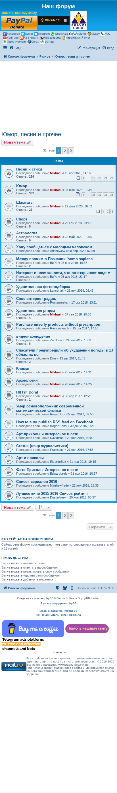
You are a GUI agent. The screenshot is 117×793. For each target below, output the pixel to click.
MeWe (82, 33)
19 (93, 178)
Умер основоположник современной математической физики (50, 408)
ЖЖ (107, 33)
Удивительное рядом (35, 310)
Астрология (26, 233)
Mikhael (55, 173)
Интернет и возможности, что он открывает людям (63, 273)
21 (105, 178)
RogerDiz (56, 414)
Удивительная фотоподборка (43, 287)
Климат (23, 368)
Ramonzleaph (59, 328)
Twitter (29, 33)
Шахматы (25, 202)
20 (99, 178)
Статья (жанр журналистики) (42, 446)
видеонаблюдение (33, 336)
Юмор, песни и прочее (31, 134)
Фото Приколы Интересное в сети (47, 470)
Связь (35, 41)
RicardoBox (58, 461)
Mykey (95, 33)
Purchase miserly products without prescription (58, 324)
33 (105, 195)
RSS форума (52, 37)
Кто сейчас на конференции (27, 539)
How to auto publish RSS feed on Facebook (54, 422)
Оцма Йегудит (16, 41)
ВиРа (53, 262)
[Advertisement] (58, 96)
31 (93, 195)
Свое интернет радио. (36, 298)
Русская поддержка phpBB (59, 603)
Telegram (44, 33)
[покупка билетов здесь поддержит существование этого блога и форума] (78, 20)
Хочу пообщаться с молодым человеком (54, 247)
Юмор (21, 186)
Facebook (13, 33)
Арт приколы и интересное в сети (47, 434)
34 (111, 195)
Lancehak (57, 290)
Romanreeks (59, 302)
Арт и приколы (30, 458)
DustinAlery (58, 497)
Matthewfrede (59, 485)
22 (111, 178)
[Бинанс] (54, 20)
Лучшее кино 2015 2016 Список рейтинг (52, 493)
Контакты (59, 652)
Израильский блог (78, 37)
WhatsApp (61, 33)
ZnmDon (56, 340)
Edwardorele (58, 473)
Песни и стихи (29, 169)
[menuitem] (15, 48)
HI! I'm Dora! (27, 392)
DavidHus (57, 437)
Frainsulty (57, 449)
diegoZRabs (58, 426)
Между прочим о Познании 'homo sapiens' (54, 259)
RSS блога (31, 37)
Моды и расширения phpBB (58, 610)
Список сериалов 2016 (36, 481)
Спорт (21, 219)
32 (99, 195)
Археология (27, 380)
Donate (50, 41)
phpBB (49, 598)
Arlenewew (57, 251)
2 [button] (65, 150)
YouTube (13, 37)
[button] (71, 150)
